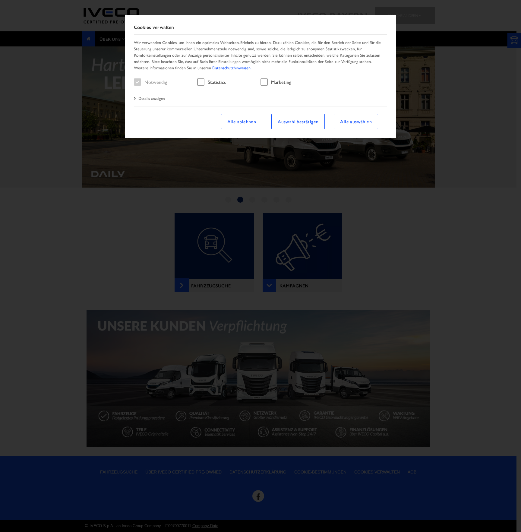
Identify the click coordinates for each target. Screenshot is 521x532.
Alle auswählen (356, 121)
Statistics (217, 81)
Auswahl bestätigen (298, 121)
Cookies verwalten (154, 27)
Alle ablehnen (241, 121)
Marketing (281, 81)
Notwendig (155, 81)
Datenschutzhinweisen (231, 68)
